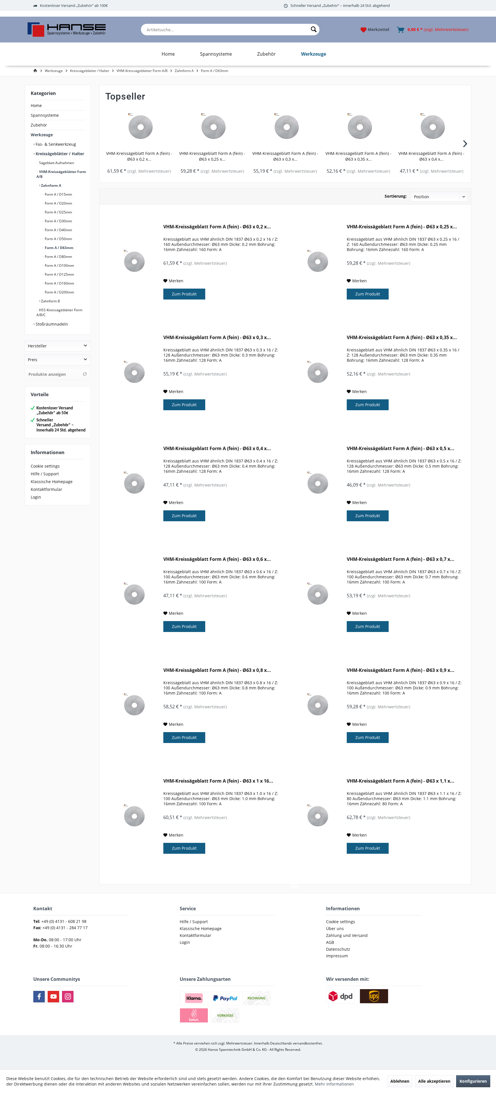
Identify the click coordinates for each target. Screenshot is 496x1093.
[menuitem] (230, 29)
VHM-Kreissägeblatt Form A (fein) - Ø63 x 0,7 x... (400, 559)
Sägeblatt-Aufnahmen (56, 162)
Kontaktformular (46, 489)
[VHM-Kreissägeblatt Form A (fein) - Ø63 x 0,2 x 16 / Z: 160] (139, 128)
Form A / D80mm (58, 256)
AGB (330, 942)
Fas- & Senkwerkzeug (55, 144)
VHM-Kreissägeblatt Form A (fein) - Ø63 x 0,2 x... (139, 156)
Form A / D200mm (59, 292)
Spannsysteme (45, 115)
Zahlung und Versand (347, 935)
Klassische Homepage (52, 481)
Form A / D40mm (58, 229)
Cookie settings (45, 466)
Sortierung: (396, 196)
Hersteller (37, 346)
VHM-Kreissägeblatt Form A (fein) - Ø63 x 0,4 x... (431, 156)
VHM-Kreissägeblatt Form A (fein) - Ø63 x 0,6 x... (217, 559)
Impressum (337, 955)
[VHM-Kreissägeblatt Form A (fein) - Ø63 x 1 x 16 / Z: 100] (133, 816)
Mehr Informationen (334, 1084)
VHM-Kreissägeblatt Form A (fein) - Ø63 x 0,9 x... (400, 670)
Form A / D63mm (58, 247)
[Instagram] (67, 996)
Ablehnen (399, 1081)
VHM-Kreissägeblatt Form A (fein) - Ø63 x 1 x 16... (218, 781)
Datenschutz (338, 949)
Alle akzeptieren (434, 1081)
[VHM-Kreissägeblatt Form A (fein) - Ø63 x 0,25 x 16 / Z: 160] (212, 128)
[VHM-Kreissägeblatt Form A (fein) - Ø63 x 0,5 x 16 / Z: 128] (316, 484)
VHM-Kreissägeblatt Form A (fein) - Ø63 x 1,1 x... (400, 781)
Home (36, 105)
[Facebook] (39, 996)
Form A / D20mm (58, 203)
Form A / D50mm (58, 238)
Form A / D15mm (58, 194)
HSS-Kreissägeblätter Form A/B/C (59, 312)
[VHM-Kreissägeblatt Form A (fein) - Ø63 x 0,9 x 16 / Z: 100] (316, 706)
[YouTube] (53, 996)
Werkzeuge (42, 134)
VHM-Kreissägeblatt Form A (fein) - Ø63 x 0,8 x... (217, 670)
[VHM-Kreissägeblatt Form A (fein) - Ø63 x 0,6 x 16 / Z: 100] (133, 595)
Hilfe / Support (45, 474)
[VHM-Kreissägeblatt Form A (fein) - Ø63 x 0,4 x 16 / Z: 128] (431, 128)
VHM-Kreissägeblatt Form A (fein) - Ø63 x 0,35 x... (359, 156)
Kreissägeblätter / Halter (59, 153)
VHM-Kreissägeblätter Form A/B (61, 174)
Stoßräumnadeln (51, 324)
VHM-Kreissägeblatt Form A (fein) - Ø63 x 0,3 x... (285, 156)
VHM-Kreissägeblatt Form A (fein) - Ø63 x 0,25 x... (212, 156)
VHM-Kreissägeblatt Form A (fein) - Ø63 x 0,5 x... (400, 449)
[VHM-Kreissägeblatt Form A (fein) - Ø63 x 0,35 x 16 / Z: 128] (358, 128)
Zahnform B (50, 301)
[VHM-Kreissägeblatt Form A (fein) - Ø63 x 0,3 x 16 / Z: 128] (285, 128)
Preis (32, 359)
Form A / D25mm (58, 212)
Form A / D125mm (59, 274)
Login (36, 497)
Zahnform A (50, 185)
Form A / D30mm (58, 221)
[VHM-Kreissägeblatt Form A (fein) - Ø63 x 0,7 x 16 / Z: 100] (316, 595)
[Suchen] (313, 29)
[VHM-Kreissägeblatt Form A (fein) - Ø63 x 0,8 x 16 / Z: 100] (133, 706)
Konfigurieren (473, 1081)
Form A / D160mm (59, 283)
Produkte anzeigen (47, 374)
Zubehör (39, 125)
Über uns (335, 928)
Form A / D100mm (59, 265)
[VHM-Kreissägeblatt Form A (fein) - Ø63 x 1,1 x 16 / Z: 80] (316, 816)
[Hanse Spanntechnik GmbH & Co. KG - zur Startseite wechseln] (66, 29)
